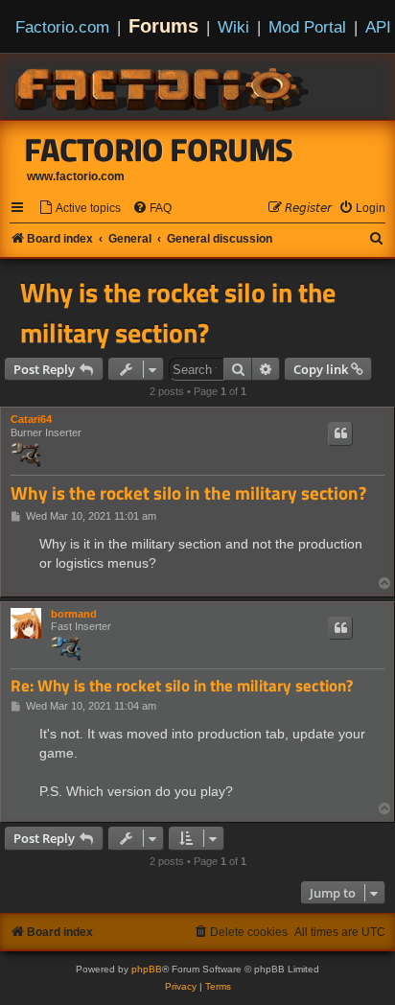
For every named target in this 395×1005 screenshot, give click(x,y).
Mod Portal (307, 26)
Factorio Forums (159, 150)
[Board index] (163, 86)
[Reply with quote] (340, 433)
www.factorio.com (76, 176)
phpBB (146, 969)
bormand (74, 613)
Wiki (233, 26)
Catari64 (31, 419)
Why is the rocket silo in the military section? (178, 312)
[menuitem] (79, 209)
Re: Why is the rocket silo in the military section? (182, 686)
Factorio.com (62, 26)
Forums (163, 25)
